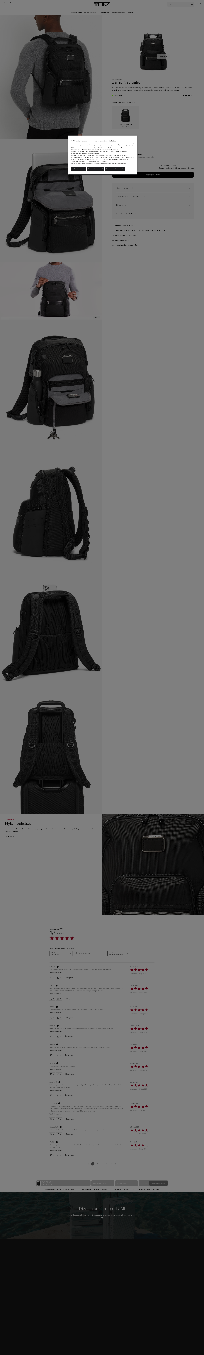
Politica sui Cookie (93, 153)
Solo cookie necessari (95, 169)
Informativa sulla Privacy (78, 153)
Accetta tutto (78, 169)
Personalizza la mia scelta (115, 169)
